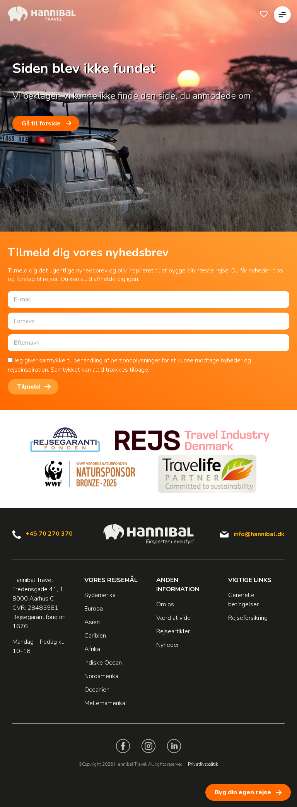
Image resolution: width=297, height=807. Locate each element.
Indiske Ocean (103, 662)
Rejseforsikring (248, 618)
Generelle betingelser (243, 600)
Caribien (95, 635)
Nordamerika (101, 676)
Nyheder (167, 645)
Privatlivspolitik (203, 764)
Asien (92, 622)
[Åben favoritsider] (264, 14)
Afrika (92, 649)
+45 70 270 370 (49, 534)
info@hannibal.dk (259, 534)
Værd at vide (173, 618)
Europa (93, 608)
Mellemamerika (104, 703)
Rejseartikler (173, 631)
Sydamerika (100, 595)
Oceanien (96, 689)
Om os (165, 604)
